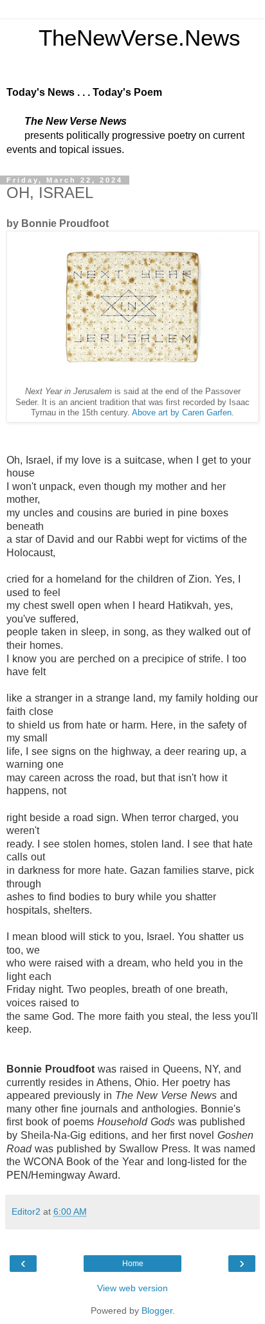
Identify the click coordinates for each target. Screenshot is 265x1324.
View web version (132, 1288)
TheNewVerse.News (123, 38)
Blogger (157, 1310)
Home (132, 1263)
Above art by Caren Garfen (182, 412)
